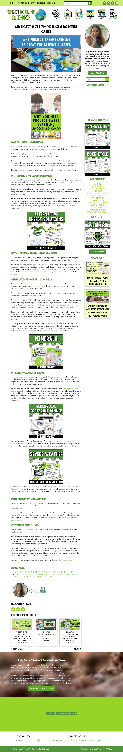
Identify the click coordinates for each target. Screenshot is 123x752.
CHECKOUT (40, 3)
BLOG (62, 740)
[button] (13, 609)
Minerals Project (52, 324)
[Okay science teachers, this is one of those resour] (31, 704)
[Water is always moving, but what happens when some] (92, 704)
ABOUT (69, 740)
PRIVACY (101, 740)
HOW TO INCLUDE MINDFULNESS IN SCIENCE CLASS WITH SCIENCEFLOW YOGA (46, 574)
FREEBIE (77, 740)
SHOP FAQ (51, 3)
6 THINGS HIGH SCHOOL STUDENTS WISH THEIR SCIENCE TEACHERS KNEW (44, 572)
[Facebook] (104, 3)
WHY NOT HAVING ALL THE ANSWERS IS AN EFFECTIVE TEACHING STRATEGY (45, 577)
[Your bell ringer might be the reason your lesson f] (51, 704)
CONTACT (92, 740)
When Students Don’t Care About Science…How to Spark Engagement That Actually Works (97, 311)
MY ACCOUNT (23, 3)
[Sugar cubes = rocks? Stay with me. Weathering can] (10, 704)
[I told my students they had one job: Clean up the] (112, 704)
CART (33, 3)
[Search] (90, 3)
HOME (55, 740)
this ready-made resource (62, 203)
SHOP (12, 3)
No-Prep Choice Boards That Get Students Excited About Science (97, 280)
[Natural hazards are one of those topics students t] (71, 704)
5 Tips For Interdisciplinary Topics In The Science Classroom (46, 636)
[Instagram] (112, 3)
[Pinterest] (108, 3)
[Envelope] (116, 3)
